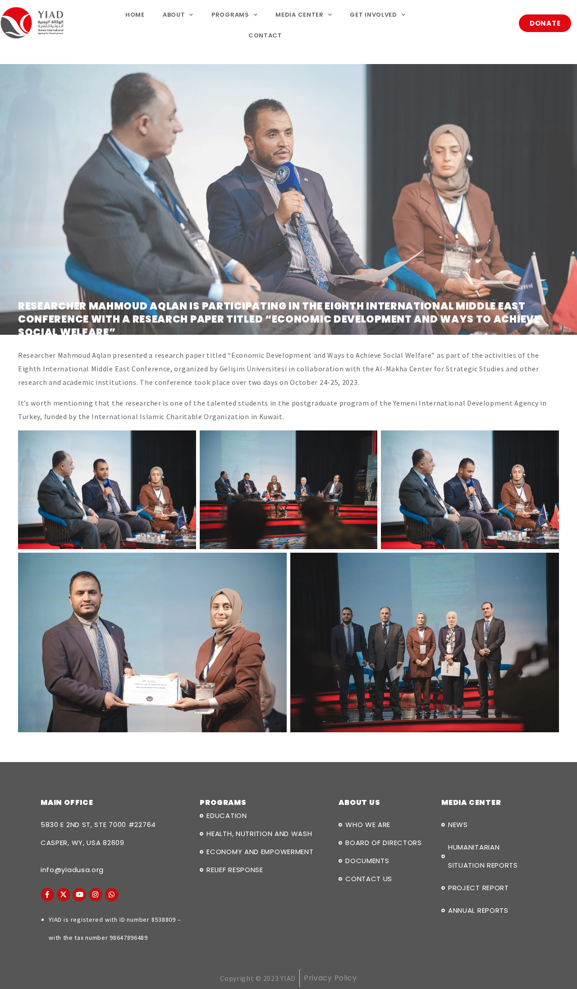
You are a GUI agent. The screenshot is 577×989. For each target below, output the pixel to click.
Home (135, 14)
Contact (265, 35)
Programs (230, 14)
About (174, 14)
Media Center (299, 14)
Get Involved (373, 14)
